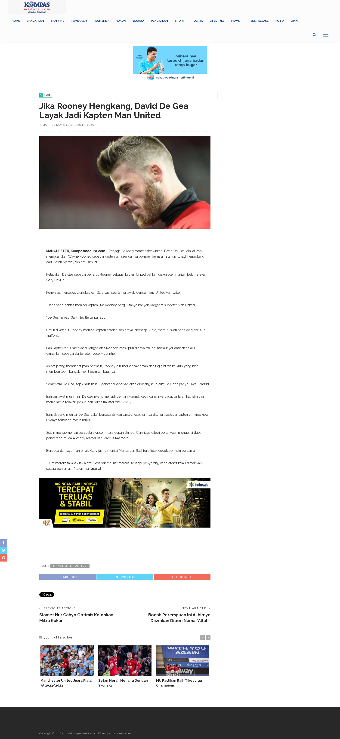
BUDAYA (138, 20)
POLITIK (197, 20)
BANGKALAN (35, 20)
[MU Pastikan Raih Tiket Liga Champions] (182, 660)
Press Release (258, 20)
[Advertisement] (125, 544)
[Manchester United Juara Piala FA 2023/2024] (67, 660)
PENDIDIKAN (159, 20)
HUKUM (121, 20)
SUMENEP (102, 20)
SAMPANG (58, 20)
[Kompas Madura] (37, 7)
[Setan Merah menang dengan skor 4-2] (124, 660)
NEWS (235, 20)
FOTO (279, 20)
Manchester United (70, 566)
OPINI (294, 20)
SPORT (180, 20)
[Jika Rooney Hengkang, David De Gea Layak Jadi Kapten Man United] (124, 182)
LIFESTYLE (217, 20)
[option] (67, 666)
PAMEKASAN (79, 20)
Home (16, 20)
